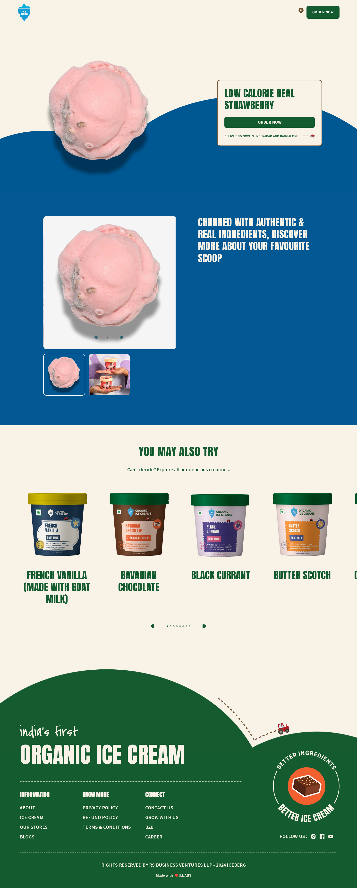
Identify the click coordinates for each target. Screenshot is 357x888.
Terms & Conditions (107, 827)
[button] (167, 626)
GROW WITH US (241, 12)
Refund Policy (100, 817)
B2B (149, 827)
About (27, 808)
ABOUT (266, 12)
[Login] (285, 12)
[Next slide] (204, 626)
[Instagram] (313, 836)
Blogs (27, 837)
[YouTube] (331, 836)
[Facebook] (322, 836)
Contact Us (159, 808)
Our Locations (207, 12)
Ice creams (146, 12)
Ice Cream (31, 817)
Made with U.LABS (173, 875)
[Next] (122, 337)
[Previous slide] (152, 626)
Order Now (323, 12)
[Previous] (96, 337)
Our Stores (177, 12)
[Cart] (297, 12)
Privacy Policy (100, 808)
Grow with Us (161, 817)
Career (153, 837)
